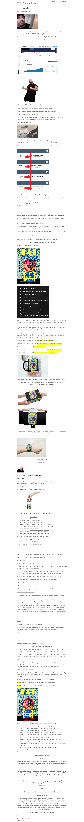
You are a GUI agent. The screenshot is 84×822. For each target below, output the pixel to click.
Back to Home (62, 1)
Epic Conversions (26, 3)
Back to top (20, 820)
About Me (54, 1)
